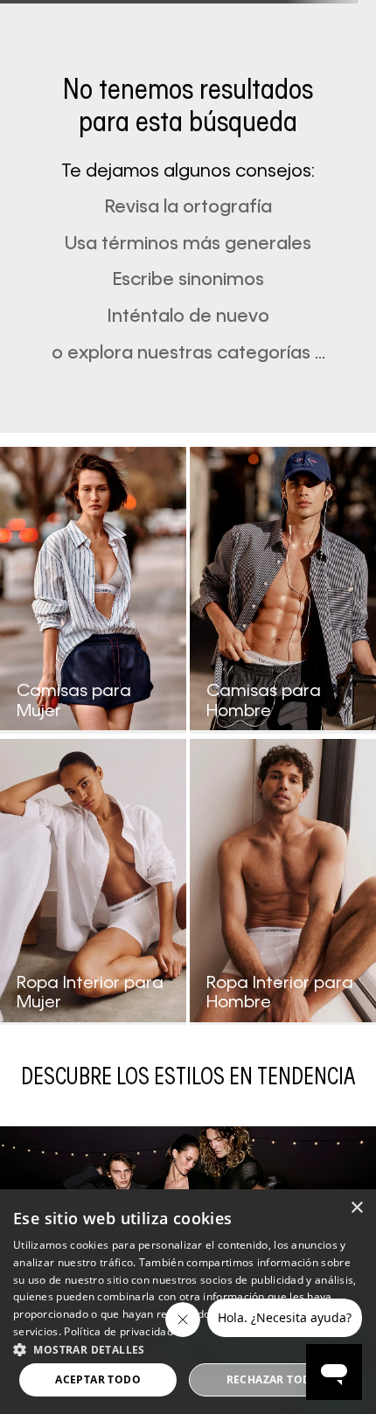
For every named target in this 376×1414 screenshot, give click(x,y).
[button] (188, 1348)
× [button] (356, 1208)
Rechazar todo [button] (273, 1379)
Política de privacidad (118, 1331)
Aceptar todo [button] (98, 1379)
